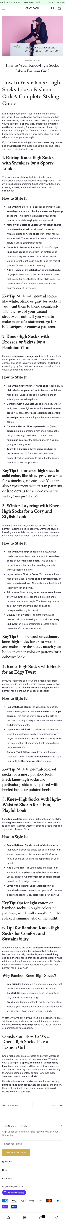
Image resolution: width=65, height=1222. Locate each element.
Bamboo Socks (32, 60)
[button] (59, 8)
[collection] (24, 1217)
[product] (8, 1217)
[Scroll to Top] (60, 1206)
